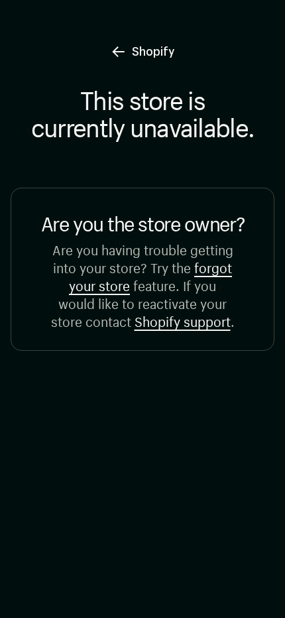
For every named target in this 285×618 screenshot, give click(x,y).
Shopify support (183, 320)
